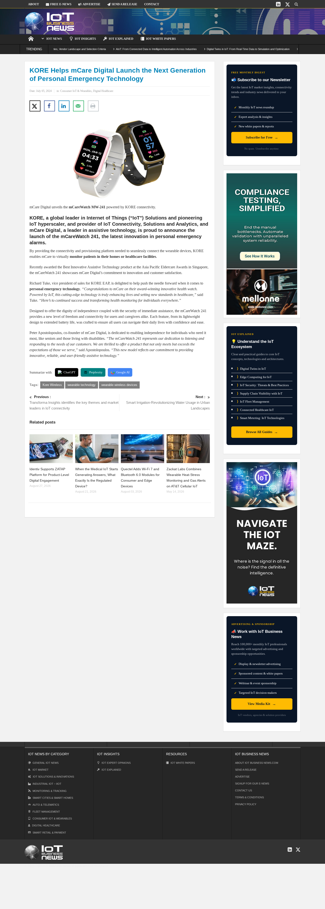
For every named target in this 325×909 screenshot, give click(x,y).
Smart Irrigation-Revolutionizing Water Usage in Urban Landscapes (168, 402)
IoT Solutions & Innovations (53, 776)
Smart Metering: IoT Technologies (260, 418)
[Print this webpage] (93, 105)
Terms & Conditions (249, 797)
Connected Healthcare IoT (255, 410)
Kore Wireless (52, 385)
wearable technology (82, 385)
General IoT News (46, 762)
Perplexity (96, 372)
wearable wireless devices (119, 385)
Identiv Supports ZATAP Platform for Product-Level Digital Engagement (49, 474)
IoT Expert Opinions (116, 762)
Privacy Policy (245, 804)
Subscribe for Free (262, 137)
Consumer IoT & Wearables (76, 91)
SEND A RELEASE (124, 4)
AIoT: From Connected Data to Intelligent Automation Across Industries (137, 49)
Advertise (242, 776)
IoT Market (41, 769)
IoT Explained (121, 38)
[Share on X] (35, 105)
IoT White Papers (161, 38)
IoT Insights (85, 38)
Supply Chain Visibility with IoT (259, 393)
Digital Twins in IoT (251, 368)
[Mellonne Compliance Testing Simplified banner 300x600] (262, 244)
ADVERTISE (91, 4)
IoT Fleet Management (253, 401)
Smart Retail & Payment (49, 832)
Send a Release (245, 769)
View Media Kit (262, 704)
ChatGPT (69, 372)
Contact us (243, 790)
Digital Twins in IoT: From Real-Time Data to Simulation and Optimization (229, 49)
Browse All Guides (262, 432)
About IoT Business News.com (256, 762)
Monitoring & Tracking (50, 790)
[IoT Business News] (49, 21)
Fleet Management (46, 811)
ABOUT (33, 4)
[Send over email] (78, 105)
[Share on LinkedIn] (64, 105)
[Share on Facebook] (49, 105)
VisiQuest (101, 866)
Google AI (122, 372)
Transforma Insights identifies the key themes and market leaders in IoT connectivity (74, 402)
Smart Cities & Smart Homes (53, 797)
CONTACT (151, 4)
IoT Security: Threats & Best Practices (263, 385)
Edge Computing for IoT (254, 377)
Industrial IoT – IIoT (47, 783)
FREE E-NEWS (60, 4)
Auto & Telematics (46, 804)
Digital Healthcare (103, 91)
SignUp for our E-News (252, 783)
